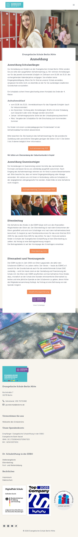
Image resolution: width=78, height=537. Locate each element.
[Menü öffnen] (74, 4)
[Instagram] (8, 526)
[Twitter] (16, 526)
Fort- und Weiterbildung (12, 465)
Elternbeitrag (7, 463)
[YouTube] (12, 526)
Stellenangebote (9, 460)
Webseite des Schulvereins (13, 422)
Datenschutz (7, 480)
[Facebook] (4, 526)
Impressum (7, 477)
